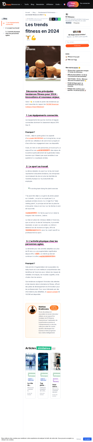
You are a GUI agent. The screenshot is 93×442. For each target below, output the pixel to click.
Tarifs (26, 4)
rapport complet (52, 292)
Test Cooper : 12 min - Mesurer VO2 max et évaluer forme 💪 (78, 79)
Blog (32, 4)
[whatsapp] (59, 19)
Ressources (16, 4)
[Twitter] (50, 19)
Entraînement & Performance (46, 12)
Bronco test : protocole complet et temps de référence (78, 71)
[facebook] (56, 19)
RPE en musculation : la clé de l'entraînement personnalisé (77, 75)
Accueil (27, 12)
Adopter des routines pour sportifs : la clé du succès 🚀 (76, 89)
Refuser (79, 439)
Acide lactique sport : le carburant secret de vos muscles (75, 84)
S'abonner (77, 45)
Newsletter (40, 4)
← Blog (4, 18)
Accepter (87, 439)
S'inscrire (76, 23)
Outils (57, 4)
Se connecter (84, 4)
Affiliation (49, 4)
